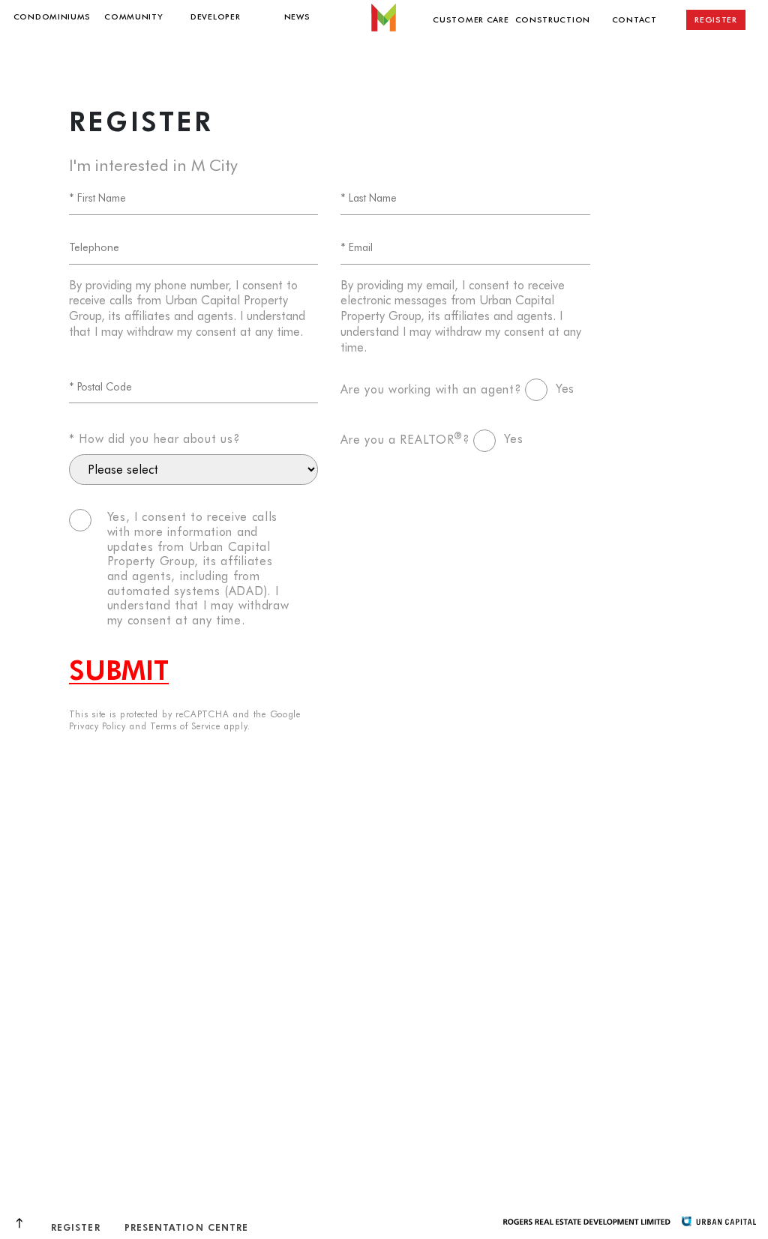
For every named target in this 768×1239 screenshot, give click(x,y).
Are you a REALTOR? (405, 438)
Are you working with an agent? (430, 388)
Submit (119, 669)
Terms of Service (185, 726)
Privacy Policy (97, 726)
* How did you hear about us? (155, 437)
